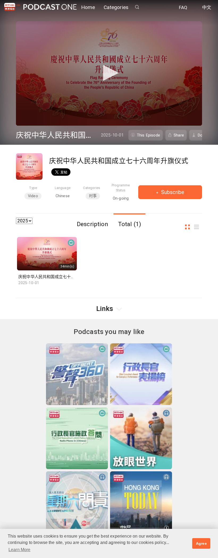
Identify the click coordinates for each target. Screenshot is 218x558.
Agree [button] (201, 543)
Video (33, 196)
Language (62, 188)
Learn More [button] (20, 549)
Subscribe (172, 192)
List (198, 227)
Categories (116, 7)
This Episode (148, 135)
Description (92, 224)
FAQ (183, 7)
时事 (93, 196)
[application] (109, 73)
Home (88, 7)
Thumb (189, 227)
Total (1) (129, 224)
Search (137, 7)
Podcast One (50, 7)
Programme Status (121, 187)
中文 (206, 7)
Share (179, 135)
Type (33, 188)
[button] (109, 73)
